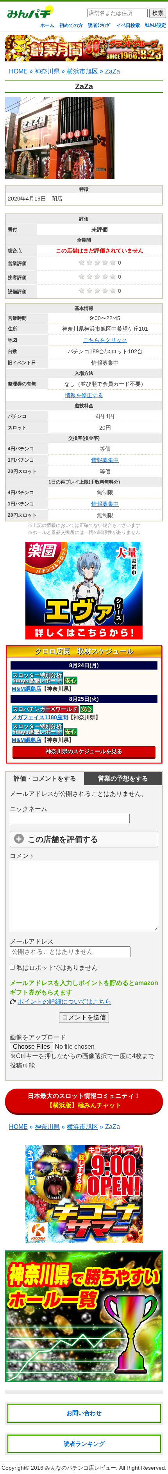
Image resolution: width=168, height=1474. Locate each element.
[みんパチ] (28, 13)
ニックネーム (28, 809)
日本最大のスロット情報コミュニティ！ (84, 1101)
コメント (22, 856)
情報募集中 (105, 460)
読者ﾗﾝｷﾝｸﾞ (99, 25)
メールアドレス (32, 941)
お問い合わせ (84, 1413)
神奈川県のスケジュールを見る (84, 751)
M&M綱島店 (26, 689)
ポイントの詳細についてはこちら (64, 1001)
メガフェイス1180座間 (40, 717)
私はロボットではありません (56, 967)
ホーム (47, 25)
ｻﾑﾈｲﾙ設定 (155, 25)
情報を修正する (84, 395)
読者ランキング (84, 1443)
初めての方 (71, 25)
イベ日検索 (128, 25)
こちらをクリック (105, 340)
